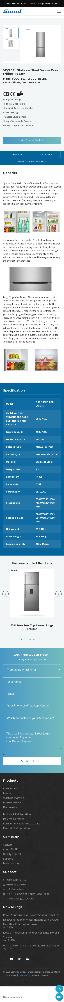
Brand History (11, 863)
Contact (7, 844)
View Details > (32, 606)
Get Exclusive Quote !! (32, 140)
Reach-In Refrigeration (16, 828)
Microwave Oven (12, 802)
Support (8, 858)
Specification (46, 154)
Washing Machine (13, 798)
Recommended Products (32, 161)
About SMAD (10, 849)
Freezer (7, 793)
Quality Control (12, 854)
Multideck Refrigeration (17, 814)
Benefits (17, 154)
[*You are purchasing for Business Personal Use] (32, 669)
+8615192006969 (16, 884)
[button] (21, 639)
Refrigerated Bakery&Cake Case (21, 823)
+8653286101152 (18, 3)
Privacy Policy (24, 975)
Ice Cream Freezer (13, 819)
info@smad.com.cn (47, 3)
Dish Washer (10, 807)
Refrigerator (10, 788)
